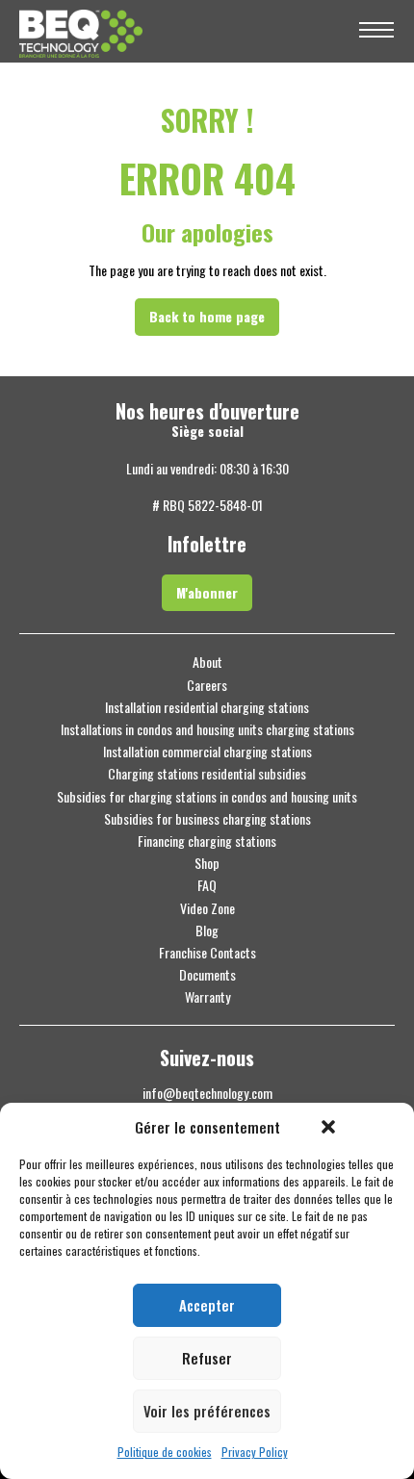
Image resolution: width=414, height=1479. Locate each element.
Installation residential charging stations (207, 707)
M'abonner (207, 592)
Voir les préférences (207, 1410)
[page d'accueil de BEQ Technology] (178, 31)
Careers (207, 685)
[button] (328, 1126)
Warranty (207, 997)
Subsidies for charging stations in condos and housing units (207, 796)
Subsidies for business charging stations (207, 819)
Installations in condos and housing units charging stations (207, 729)
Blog (207, 930)
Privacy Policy (254, 1452)
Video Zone (207, 908)
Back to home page (207, 316)
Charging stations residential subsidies (207, 773)
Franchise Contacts (207, 952)
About (207, 662)
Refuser (207, 1357)
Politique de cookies (164, 1452)
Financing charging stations (207, 841)
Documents (207, 974)
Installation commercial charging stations (207, 751)
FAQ (207, 885)
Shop (207, 863)
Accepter (207, 1304)
